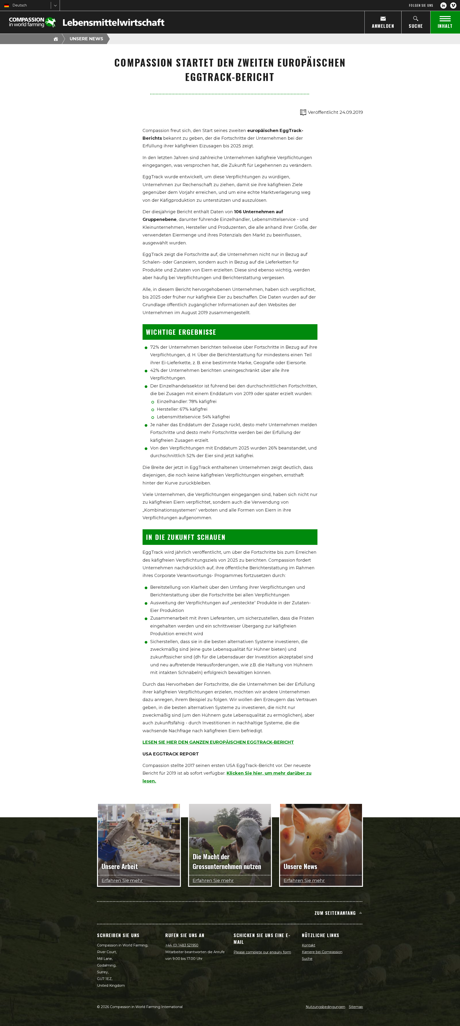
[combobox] (12, 5)
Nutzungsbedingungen (325, 1007)
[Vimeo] (453, 5)
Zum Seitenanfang (335, 912)
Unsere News (86, 38)
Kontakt (308, 945)
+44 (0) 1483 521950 (181, 945)
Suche (307, 959)
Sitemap (356, 1007)
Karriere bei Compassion (322, 952)
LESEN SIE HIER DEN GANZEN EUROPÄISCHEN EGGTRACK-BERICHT (218, 742)
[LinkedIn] (443, 5)
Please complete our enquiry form (262, 952)
